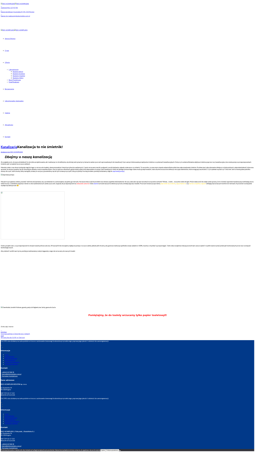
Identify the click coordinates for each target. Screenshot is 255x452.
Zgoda (103, 450)
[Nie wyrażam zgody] (120, 450)
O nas (7, 51)
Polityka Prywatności (12, 362)
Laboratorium (14, 70)
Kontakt (7, 137)
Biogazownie (9, 89)
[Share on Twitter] (1, 330)
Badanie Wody (18, 72)
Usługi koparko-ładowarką (14, 101)
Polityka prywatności (112, 450)
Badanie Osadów (19, 76)
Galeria (7, 113)
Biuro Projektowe (15, 80)
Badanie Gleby (18, 78)
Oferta (7, 62)
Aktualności (9, 125)
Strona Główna (10, 39)
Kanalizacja (9, 147)
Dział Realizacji (14, 82)
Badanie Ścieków (19, 74)
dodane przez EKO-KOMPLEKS (12, 152)
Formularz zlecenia (11, 364)
